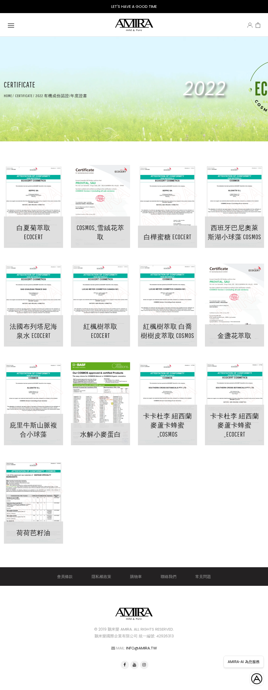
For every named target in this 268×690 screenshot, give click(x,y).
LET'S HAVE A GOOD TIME (134, 6)
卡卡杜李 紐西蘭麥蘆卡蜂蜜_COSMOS (167, 425)
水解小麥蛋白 (100, 434)
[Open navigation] (11, 25)
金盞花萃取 (234, 335)
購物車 (136, 576)
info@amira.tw (141, 648)
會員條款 (65, 576)
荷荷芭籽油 (33, 532)
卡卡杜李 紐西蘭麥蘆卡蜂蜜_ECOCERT (234, 425)
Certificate (23, 95)
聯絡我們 (168, 576)
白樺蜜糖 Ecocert (168, 237)
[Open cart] (258, 25)
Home (8, 95)
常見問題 (203, 576)
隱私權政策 (101, 576)
